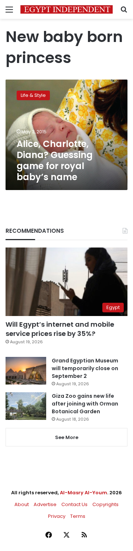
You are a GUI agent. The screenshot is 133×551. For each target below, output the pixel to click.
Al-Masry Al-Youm (83, 492)
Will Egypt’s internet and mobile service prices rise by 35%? (60, 329)
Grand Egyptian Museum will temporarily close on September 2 (85, 368)
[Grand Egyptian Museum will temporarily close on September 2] (26, 371)
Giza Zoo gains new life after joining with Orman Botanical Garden (85, 403)
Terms (77, 516)
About (21, 504)
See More (66, 437)
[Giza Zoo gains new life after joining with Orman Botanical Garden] (26, 406)
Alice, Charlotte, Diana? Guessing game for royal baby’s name (55, 160)
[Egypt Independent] (66, 9)
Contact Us (74, 504)
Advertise (45, 504)
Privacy (56, 516)
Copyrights (105, 504)
